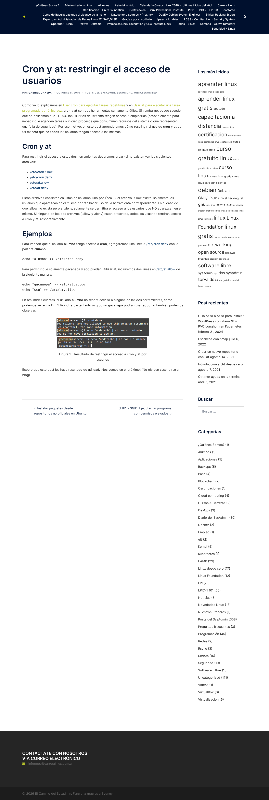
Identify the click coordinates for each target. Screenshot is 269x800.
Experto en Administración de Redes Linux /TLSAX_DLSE (80, 19)
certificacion (212, 134)
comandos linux (211, 142)
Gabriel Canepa (40, 92)
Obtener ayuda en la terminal (219, 377)
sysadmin (205, 273)
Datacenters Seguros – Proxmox (132, 14)
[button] (245, 16)
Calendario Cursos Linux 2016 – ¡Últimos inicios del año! (176, 5)
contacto (229, 10)
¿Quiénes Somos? (47, 5)
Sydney (107, 793)
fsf (241, 198)
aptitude (219, 108)
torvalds (206, 279)
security (214, 259)
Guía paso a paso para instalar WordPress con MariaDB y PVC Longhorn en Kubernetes (221, 321)
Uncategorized (145, 92)
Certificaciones (209, 488)
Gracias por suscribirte (137, 19)
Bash (201, 474)
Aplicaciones (207, 459)
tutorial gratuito (223, 280)
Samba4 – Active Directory (217, 23)
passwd (230, 252)
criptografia (226, 142)
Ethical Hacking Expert (220, 14)
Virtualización (208, 699)
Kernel (202, 546)
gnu (201, 204)
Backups (204, 467)
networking (220, 244)
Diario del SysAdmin (213, 517)
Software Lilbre (209, 670)
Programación (208, 634)
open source (211, 252)
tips (216, 273)
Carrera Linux (226, 5)
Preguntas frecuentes (214, 627)
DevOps (204, 510)
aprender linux (217, 83)
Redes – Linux (186, 23)
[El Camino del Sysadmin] (24, 17)
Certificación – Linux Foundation (103, 10)
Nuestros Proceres (212, 612)
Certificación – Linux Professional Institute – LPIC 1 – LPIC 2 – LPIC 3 (173, 10)
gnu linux (210, 205)
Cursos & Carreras (211, 503)
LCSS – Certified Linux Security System (209, 19)
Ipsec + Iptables (168, 19)
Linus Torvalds (205, 219)
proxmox (203, 258)
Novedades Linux (211, 605)
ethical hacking (228, 198)
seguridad (224, 259)
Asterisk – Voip (124, 5)
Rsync (202, 648)
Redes (202, 641)
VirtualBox (206, 692)
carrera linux (228, 127)
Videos (203, 685)
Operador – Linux (62, 23)
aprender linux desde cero (211, 92)
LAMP (202, 561)
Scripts (203, 656)
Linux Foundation (211, 576)
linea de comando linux (232, 211)
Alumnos (103, 5)
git (200, 539)
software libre (214, 265)
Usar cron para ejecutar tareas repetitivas (94, 105)
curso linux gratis (220, 176)
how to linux (224, 204)
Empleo (203, 532)
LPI (200, 583)
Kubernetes (206, 554)
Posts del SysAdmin (100, 92)
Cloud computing (211, 496)
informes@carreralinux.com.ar (50, 763)
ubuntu (207, 286)
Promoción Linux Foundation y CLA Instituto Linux (139, 23)
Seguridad (124, 92)
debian (207, 189)
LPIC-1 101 (205, 590)
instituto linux (213, 211)
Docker (203, 525)
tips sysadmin (230, 273)
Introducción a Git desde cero (220, 364)
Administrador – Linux (78, 5)
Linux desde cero (211, 568)
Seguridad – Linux (223, 28)
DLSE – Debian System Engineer (179, 14)
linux (220, 217)
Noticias (204, 598)
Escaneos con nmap (213, 339)
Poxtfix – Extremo (90, 23)
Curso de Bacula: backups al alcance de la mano (74, 14)
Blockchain (206, 481)
